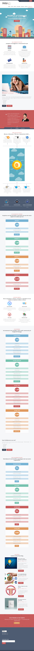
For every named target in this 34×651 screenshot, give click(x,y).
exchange (18, 6)
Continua (20, 582)
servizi (15, 6)
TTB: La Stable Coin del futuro (22, 587)
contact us (30, 6)
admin (23, 561)
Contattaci (9, 105)
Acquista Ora (17, 406)
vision (12, 6)
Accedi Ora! (17, 20)
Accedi (17, 481)
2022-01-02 (20, 576)
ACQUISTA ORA (17, 381)
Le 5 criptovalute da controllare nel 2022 (22, 575)
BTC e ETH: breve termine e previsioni (22, 559)
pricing (26, 6)
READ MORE (21, 570)
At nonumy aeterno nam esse (22, 600)
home (9, 6)
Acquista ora (17, 356)
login (4, 105)
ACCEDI (17, 502)
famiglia (22, 6)
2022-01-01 (20, 588)
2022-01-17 (20, 561)
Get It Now (17, 234)
